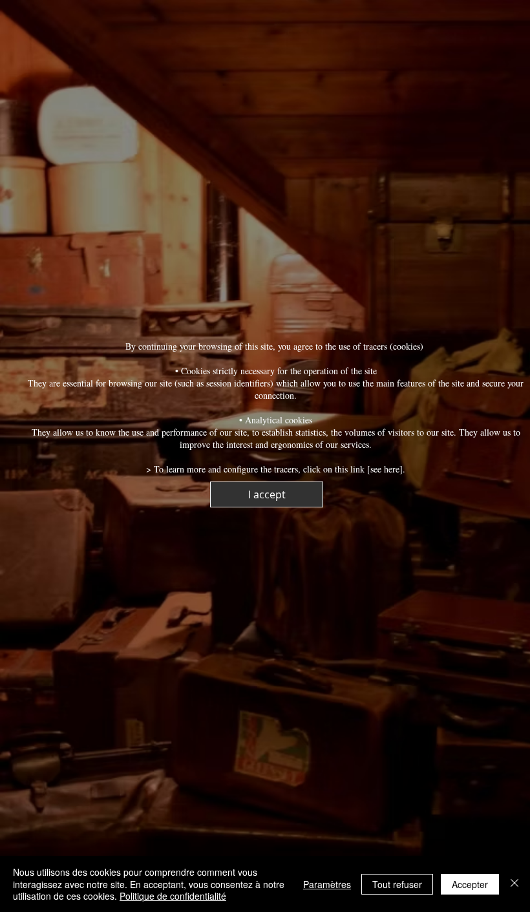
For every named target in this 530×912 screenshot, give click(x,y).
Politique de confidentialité (173, 895)
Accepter (470, 884)
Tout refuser (397, 884)
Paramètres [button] (327, 884)
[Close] (514, 884)
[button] (266, 494)
